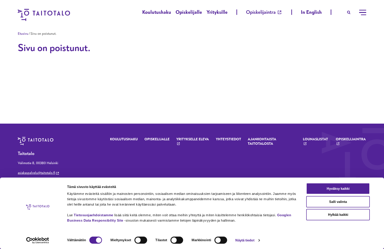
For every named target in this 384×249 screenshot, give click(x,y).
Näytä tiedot (244, 240)
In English (311, 12)
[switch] (140, 240)
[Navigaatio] (362, 12)
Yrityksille (217, 12)
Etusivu (23, 33)
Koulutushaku (156, 12)
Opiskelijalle (189, 12)
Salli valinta (338, 202)
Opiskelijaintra (261, 12)
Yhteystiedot (228, 139)
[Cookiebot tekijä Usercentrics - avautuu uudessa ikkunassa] (37, 240)
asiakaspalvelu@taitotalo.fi (36, 173)
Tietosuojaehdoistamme (93, 215)
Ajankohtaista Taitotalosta (262, 141)
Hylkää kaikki (338, 214)
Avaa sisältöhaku (348, 12)
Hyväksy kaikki (338, 188)
